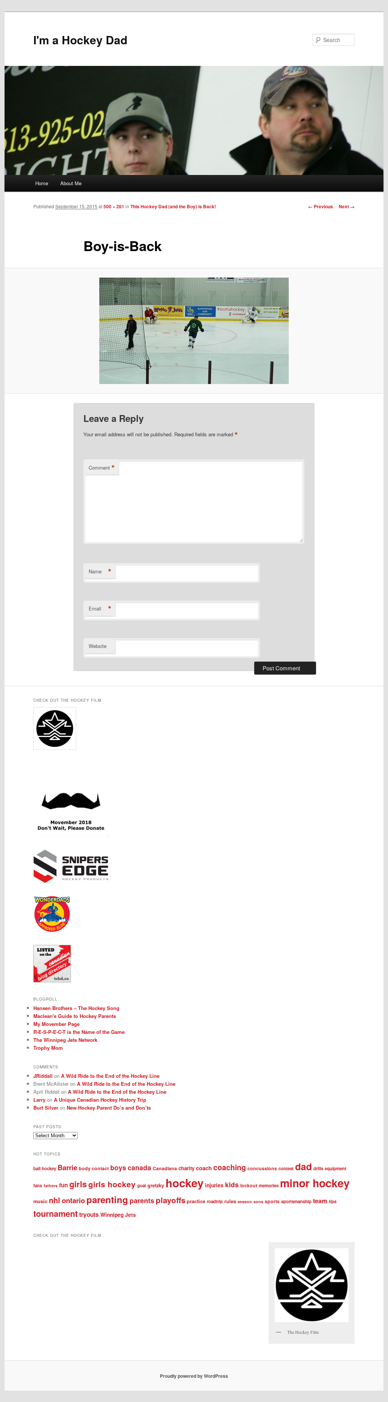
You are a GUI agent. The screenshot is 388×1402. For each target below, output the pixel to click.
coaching (229, 1167)
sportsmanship (296, 1201)
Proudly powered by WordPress (194, 1375)
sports (272, 1201)
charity (186, 1168)
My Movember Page (56, 1023)
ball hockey (44, 1168)
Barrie (67, 1167)
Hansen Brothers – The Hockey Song (76, 1008)
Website (97, 645)
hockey (184, 1183)
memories (268, 1185)
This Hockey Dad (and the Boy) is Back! (173, 206)
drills (318, 1168)
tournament (55, 1213)
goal (141, 1185)
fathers (51, 1185)
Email (100, 609)
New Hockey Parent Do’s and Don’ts (109, 1107)
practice (196, 1201)
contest (286, 1168)
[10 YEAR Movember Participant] (71, 835)
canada (139, 1167)
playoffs (170, 1199)
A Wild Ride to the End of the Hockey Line (110, 1075)
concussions (262, 1168)
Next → (347, 206)
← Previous (320, 206)
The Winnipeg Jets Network (65, 1039)
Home (41, 183)
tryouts (89, 1214)
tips (332, 1201)
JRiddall (43, 1075)
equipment (335, 1168)
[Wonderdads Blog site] (52, 930)
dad (303, 1166)
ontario (73, 1200)
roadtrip (215, 1201)
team (320, 1200)
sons (258, 1201)
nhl (54, 1200)
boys (118, 1167)
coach (204, 1168)
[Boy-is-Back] (194, 331)
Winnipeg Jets (118, 1214)
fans (37, 1185)
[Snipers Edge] (71, 881)
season (245, 1201)
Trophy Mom (48, 1047)
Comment (102, 468)
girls (78, 1184)
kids (232, 1184)
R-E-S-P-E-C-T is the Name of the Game (79, 1031)
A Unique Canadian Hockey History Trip (100, 1099)
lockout (248, 1185)
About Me (70, 183)
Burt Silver (45, 1107)
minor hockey (315, 1183)
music (40, 1201)
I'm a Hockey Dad (80, 39)
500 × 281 (113, 206)
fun (63, 1185)
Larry (39, 1099)
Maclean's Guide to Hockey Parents (74, 1015)
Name (100, 571)
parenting (107, 1199)
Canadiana (165, 1168)
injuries (214, 1185)
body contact (94, 1168)
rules (230, 1201)
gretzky (155, 1185)
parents (142, 1200)
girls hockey (112, 1184)
